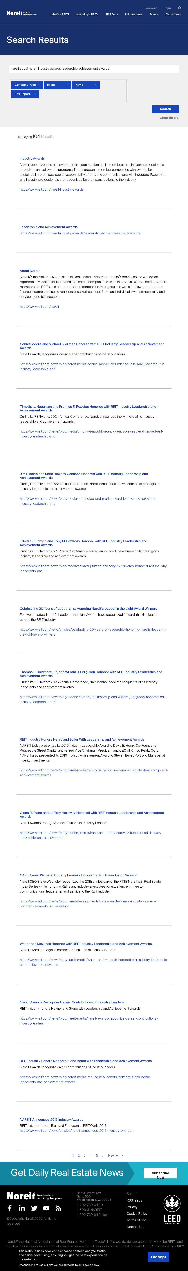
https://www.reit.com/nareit (39, 306)
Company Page (25, 85)
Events (154, 15)
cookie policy (91, 1265)
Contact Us (135, 1227)
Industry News (133, 15)
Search (132, 1194)
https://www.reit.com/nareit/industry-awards (52, 189)
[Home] (22, 13)
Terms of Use (137, 1220)
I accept (158, 1257)
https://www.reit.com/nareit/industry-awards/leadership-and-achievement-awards (80, 233)
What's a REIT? (60, 15)
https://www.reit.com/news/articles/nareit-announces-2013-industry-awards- (76, 1130)
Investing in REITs (87, 15)
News (79, 85)
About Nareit (173, 15)
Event (51, 85)
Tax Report (22, 94)
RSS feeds (134, 1200)
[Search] (179, 8)
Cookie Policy (137, 1213)
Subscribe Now (160, 1175)
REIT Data (112, 15)
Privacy (132, 1207)
